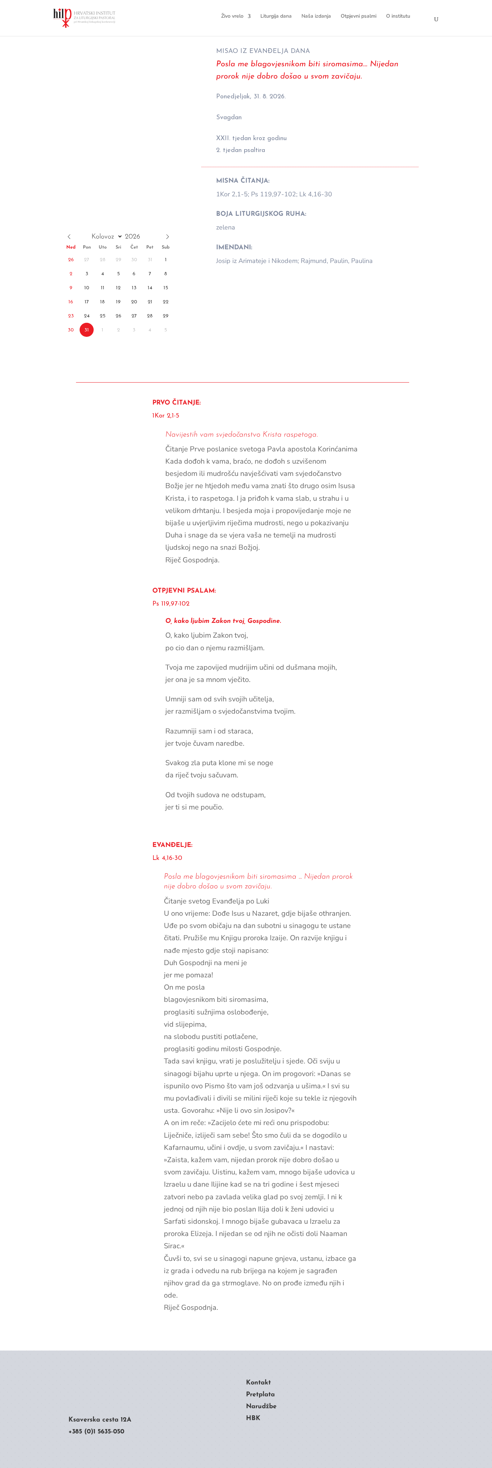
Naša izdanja (316, 16)
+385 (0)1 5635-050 (96, 1432)
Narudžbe (261, 1407)
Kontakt (258, 1383)
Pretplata (260, 1395)
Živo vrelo (232, 16)
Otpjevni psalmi (358, 16)
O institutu (398, 16)
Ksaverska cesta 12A (99, 1420)
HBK (253, 1418)
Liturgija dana (276, 16)
